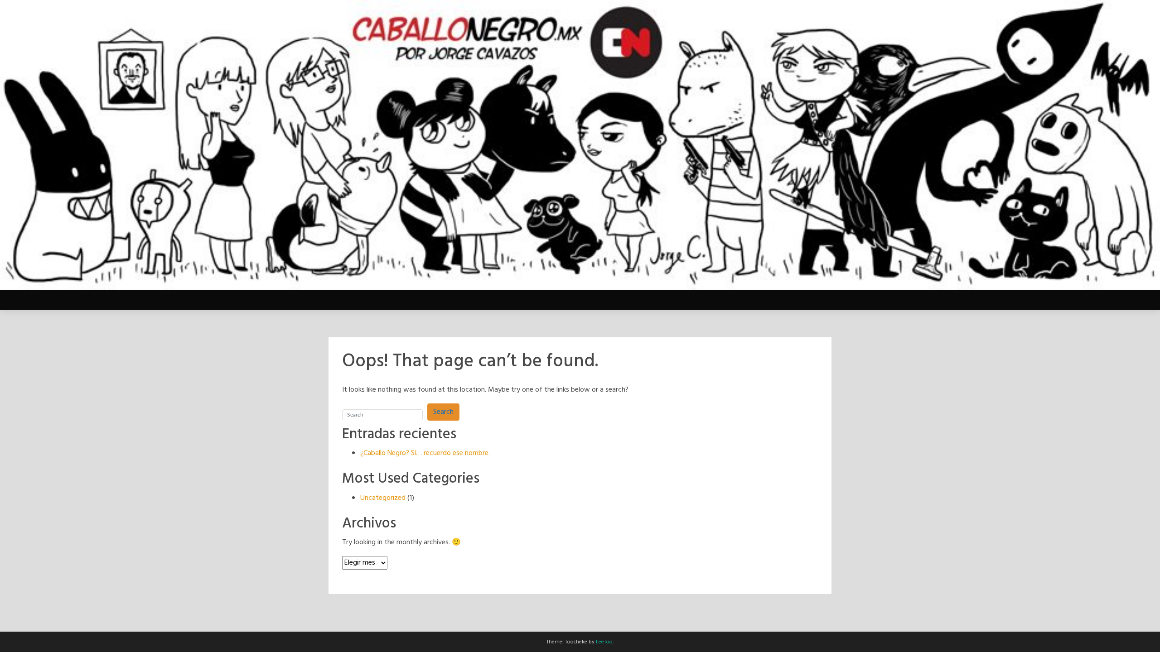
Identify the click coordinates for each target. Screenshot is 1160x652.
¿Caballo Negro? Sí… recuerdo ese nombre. (425, 453)
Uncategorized (383, 498)
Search (443, 412)
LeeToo (604, 642)
